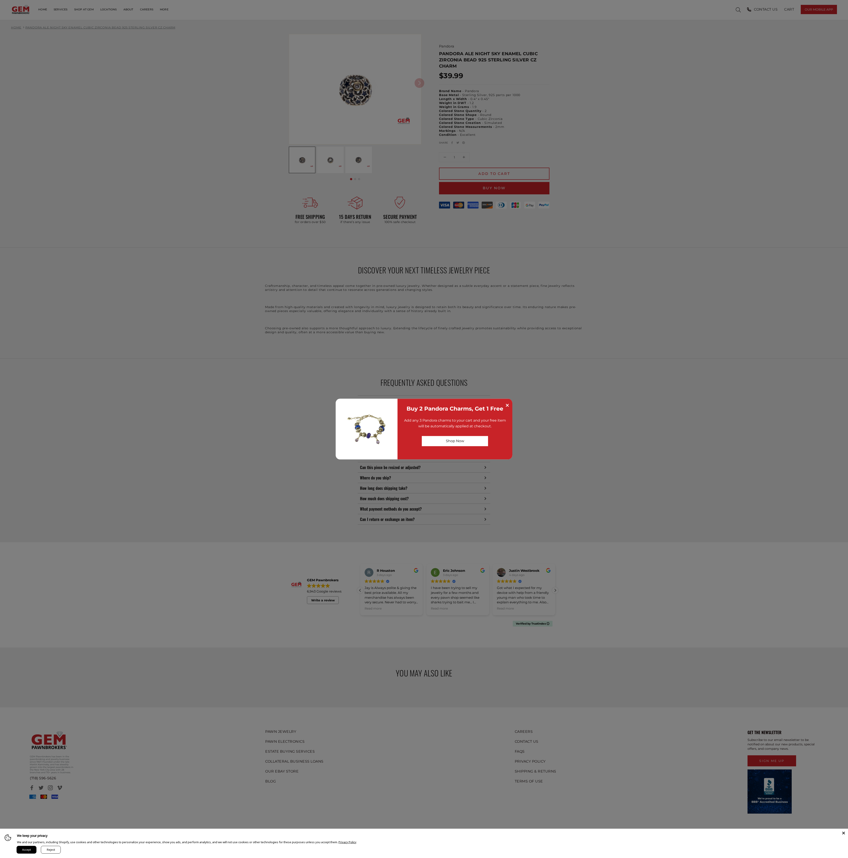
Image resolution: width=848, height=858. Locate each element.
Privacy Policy (347, 842)
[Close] (843, 833)
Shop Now (455, 441)
